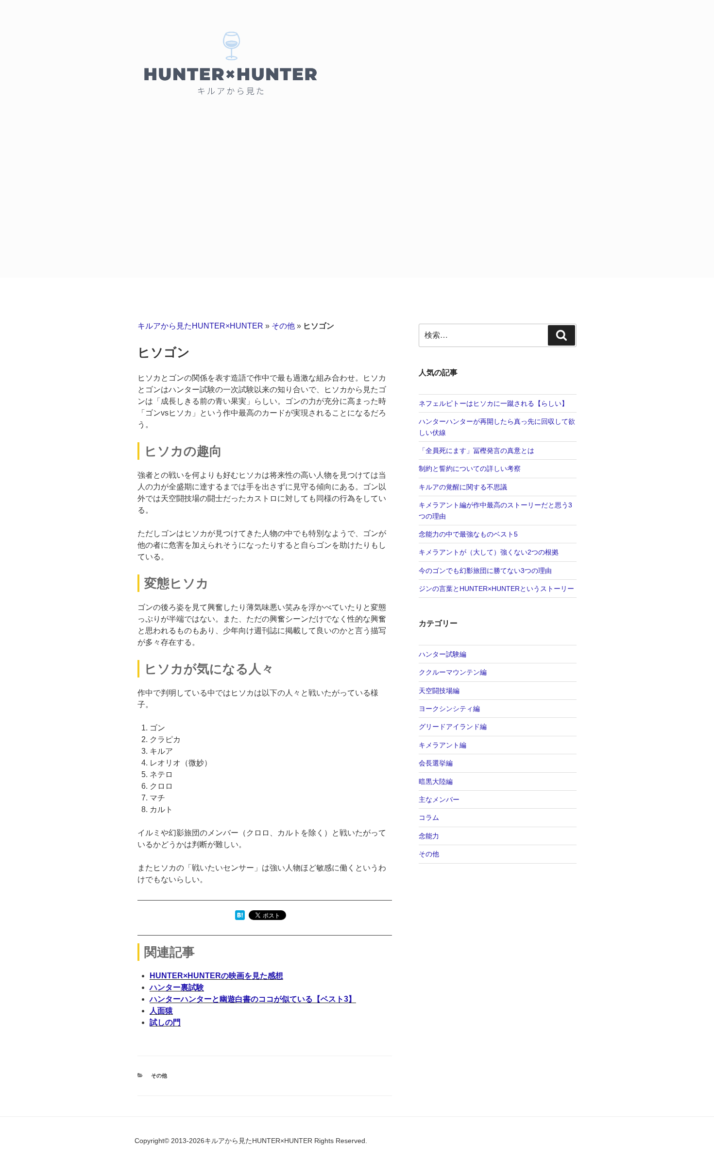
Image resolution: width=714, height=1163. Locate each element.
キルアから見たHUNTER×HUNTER (200, 326)
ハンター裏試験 (177, 987)
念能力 (429, 836)
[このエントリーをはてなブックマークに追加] (240, 917)
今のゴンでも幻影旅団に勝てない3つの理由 (485, 570)
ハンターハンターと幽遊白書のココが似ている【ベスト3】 (253, 999)
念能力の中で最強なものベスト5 (468, 534)
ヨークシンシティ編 (449, 708)
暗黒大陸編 (436, 781)
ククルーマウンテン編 (453, 672)
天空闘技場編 (439, 690)
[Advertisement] (357, 205)
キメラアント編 (442, 745)
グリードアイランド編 (453, 726)
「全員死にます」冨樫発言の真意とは (476, 450)
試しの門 (165, 1022)
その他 (283, 326)
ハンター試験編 (442, 654)
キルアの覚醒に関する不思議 (463, 487)
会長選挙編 (436, 763)
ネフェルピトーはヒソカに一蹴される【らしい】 (493, 403)
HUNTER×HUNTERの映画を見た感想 (216, 976)
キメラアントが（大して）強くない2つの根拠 (489, 552)
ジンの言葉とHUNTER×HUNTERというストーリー (496, 588)
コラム (429, 817)
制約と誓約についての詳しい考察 (470, 468)
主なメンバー (439, 799)
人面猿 (161, 1011)
